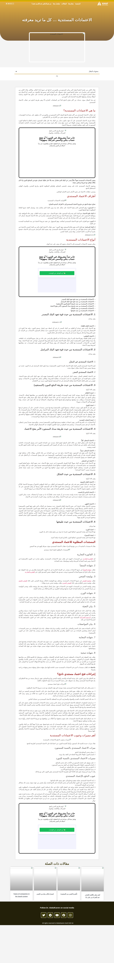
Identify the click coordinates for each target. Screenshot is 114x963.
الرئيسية (77, 3)
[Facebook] (11, 3)
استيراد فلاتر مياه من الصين (45, 894)
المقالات (64, 3)
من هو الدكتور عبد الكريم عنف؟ (41, 3)
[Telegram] (7, 3)
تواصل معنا (56, 3)
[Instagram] (13, 3)
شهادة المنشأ (87, 570)
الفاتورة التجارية (88, 559)
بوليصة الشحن (86, 581)
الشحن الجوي (23, 581)
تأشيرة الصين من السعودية (69, 894)
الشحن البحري (66, 583)
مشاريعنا (71, 3)
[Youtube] (9, 3)
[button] (16, 71)
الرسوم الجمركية (85, 617)
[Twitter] (43, 915)
